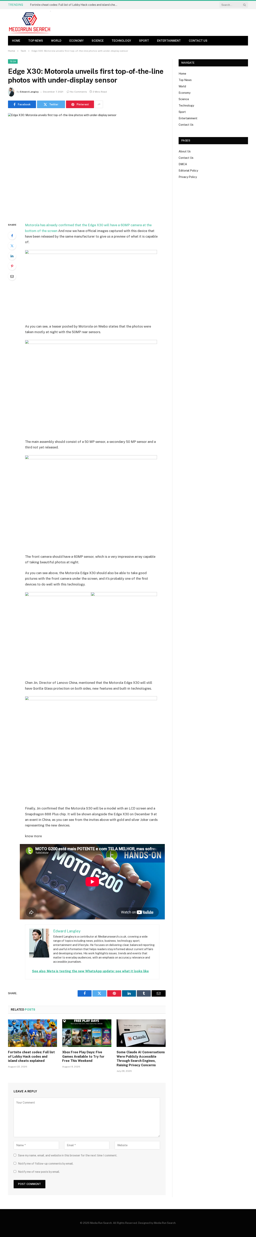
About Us (185, 151)
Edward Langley (29, 91)
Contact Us (198, 40)
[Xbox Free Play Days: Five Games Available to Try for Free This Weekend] (86, 1033)
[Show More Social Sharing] (99, 104)
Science (98, 40)
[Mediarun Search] (30, 22)
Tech (13, 61)
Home (16, 40)
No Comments (78, 91)
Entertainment (169, 40)
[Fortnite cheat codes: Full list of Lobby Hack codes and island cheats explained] (32, 1033)
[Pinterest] (12, 266)
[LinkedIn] (12, 256)
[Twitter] (12, 246)
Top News (35, 40)
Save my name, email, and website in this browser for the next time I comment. (67, 1155)
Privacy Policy (188, 177)
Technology (121, 40)
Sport (144, 40)
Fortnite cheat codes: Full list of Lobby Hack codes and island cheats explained (75, 4)
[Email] (12, 276)
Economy (76, 40)
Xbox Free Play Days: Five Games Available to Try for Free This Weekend (83, 1056)
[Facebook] (12, 236)
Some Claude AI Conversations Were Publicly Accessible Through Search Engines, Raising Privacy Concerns (141, 1058)
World (56, 40)
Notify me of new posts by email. (39, 1171)
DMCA (183, 164)
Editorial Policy (188, 170)
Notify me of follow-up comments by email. (45, 1163)
